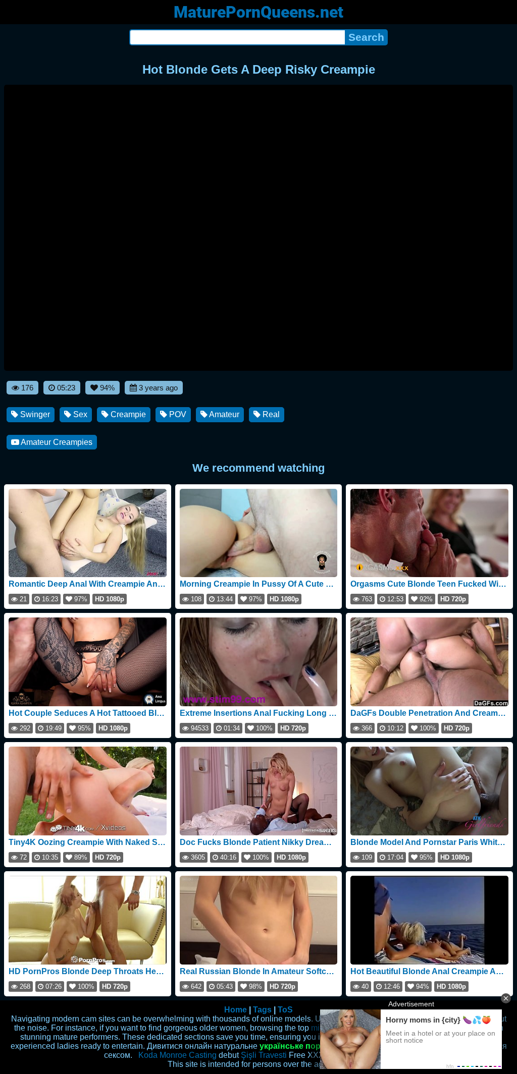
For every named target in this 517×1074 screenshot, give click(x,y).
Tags (262, 1009)
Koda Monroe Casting (177, 1055)
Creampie (127, 414)
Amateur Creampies (55, 442)
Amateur (223, 414)
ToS (285, 1009)
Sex (79, 414)
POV (176, 414)
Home (235, 1009)
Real (270, 414)
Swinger (34, 414)
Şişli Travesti (264, 1055)
